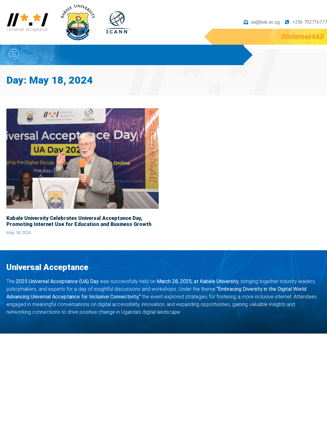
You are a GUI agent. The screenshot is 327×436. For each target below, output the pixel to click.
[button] (14, 55)
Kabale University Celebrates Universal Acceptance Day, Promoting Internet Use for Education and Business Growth (78, 221)
